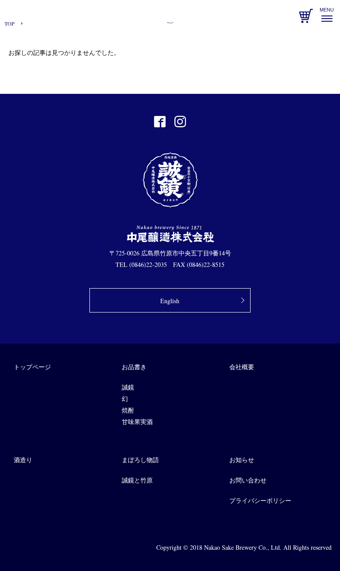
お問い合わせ (248, 480)
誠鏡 (128, 387)
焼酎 (128, 410)
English (169, 301)
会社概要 (241, 367)
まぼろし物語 (140, 459)
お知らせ (241, 459)
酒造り (23, 459)
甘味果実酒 (137, 421)
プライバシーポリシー (260, 500)
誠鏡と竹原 (137, 480)
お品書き (134, 367)
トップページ (32, 367)
